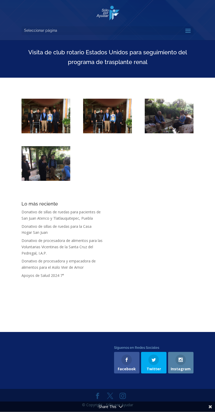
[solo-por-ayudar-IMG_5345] (46, 116)
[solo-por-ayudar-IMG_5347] (107, 116)
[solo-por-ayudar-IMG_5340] (169, 116)
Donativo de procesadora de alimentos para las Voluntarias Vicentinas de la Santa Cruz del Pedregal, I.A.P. (62, 247)
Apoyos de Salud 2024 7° (43, 275)
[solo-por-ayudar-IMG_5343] (46, 163)
